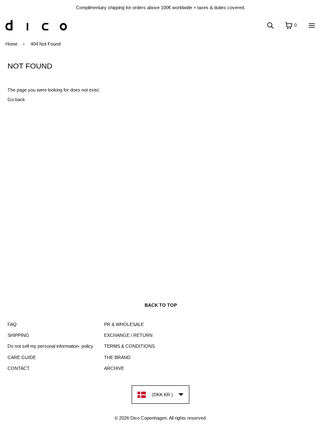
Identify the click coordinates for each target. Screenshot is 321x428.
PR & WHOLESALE (124, 324)
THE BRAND (117, 357)
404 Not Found (46, 43)
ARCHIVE (114, 368)
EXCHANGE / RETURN (128, 335)
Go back (16, 99)
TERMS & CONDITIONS (129, 346)
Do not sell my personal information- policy (50, 346)
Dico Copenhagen (148, 417)
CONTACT (19, 368)
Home (11, 43)
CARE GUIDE (22, 357)
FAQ (12, 324)
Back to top (161, 305)
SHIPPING (18, 335)
